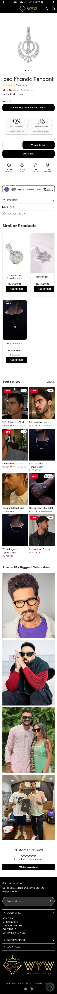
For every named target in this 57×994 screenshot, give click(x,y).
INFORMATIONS (16, 940)
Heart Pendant (14, 343)
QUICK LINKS (14, 913)
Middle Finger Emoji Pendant (14, 277)
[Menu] (3, 8)
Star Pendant (42, 276)
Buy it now (28, 153)
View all (51, 381)
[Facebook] (26, 989)
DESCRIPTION (12, 200)
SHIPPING (11, 207)
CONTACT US (9, 929)
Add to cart (16, 288)
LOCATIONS (13, 947)
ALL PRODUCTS (10, 921)
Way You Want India (22, 983)
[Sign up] (50, 901)
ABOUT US (7, 918)
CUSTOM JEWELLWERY (13, 932)
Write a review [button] (28, 867)
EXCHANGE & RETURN (16, 213)
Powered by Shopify (42, 983)
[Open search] (46, 8)
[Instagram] (31, 989)
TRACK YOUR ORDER (12, 925)
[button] (9, 85)
